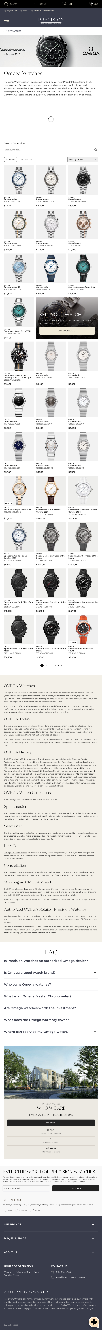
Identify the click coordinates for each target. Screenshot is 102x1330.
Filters (12, 159)
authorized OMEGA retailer (39, 916)
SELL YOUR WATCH (67, 331)
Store (25, 11)
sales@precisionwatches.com (71, 1277)
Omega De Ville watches (15, 852)
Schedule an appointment (44, 11)
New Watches (13, 31)
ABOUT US (51, 1123)
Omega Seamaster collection (21, 833)
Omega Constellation (18, 872)
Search (13, 4)
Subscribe (75, 1188)
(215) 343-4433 (63, 1272)
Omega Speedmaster (18, 813)
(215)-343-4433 (12, 11)
